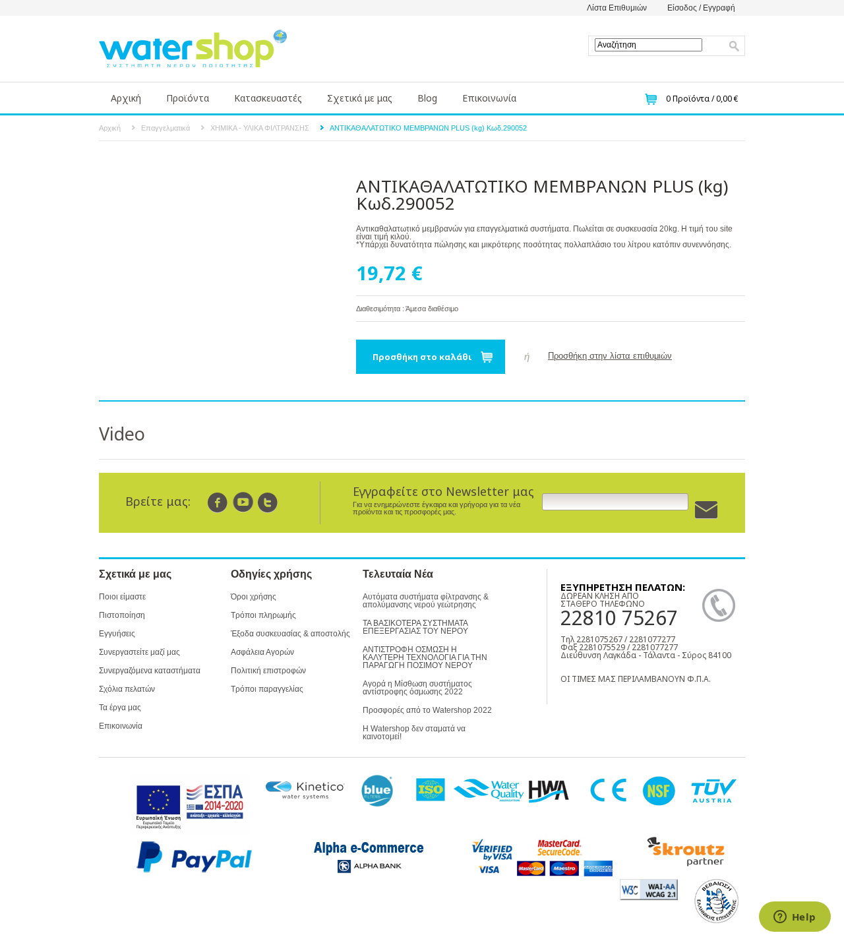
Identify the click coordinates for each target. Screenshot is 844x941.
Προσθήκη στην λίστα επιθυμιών (610, 356)
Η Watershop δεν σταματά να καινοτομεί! (414, 732)
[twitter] (268, 502)
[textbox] (648, 44)
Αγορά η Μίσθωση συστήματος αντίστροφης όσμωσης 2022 (417, 687)
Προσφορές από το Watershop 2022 (427, 710)
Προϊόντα (187, 98)
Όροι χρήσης (253, 596)
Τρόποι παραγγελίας (267, 689)
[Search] (734, 46)
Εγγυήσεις (117, 633)
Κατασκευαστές (268, 98)
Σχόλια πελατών (127, 689)
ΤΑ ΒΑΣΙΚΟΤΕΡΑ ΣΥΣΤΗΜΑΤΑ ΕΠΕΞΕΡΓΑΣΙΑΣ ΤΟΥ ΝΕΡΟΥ (415, 627)
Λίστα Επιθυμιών (617, 8)
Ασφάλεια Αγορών (262, 652)
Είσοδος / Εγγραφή (701, 8)
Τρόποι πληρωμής (263, 615)
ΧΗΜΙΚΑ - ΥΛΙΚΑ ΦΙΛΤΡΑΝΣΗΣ (259, 128)
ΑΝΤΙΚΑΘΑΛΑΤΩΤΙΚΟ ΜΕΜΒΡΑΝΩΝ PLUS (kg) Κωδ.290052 (428, 128)
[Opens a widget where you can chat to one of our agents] (794, 917)
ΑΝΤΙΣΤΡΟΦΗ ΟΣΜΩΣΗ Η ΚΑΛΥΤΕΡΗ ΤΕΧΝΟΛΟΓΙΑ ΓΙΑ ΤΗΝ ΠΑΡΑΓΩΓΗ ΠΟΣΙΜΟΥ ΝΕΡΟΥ (425, 657)
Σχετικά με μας (359, 98)
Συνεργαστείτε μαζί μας (139, 652)
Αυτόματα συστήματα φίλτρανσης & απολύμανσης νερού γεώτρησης (426, 600)
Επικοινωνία (489, 98)
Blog (427, 98)
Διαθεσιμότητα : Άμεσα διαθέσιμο (407, 309)
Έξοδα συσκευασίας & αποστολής (290, 633)
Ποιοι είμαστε (122, 596)
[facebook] (218, 502)
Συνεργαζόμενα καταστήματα (149, 670)
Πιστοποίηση (122, 615)
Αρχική (126, 98)
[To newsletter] (706, 510)
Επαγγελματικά (165, 128)
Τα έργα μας (120, 707)
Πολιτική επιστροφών (268, 670)
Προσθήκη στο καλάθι (422, 357)
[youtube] (243, 502)
